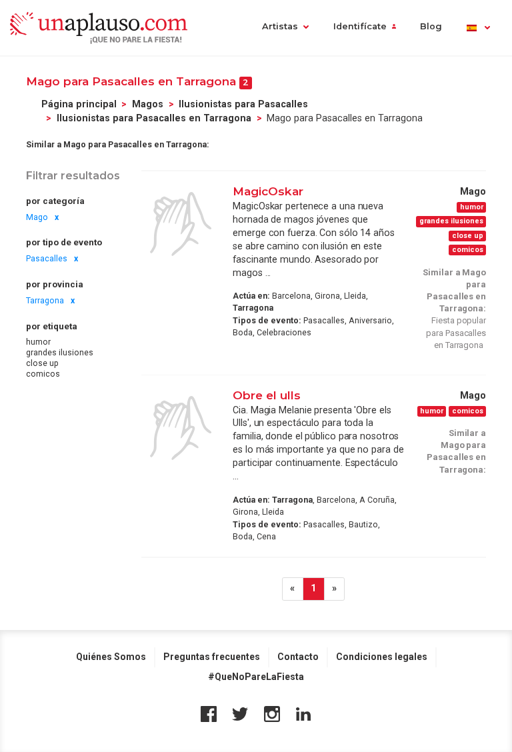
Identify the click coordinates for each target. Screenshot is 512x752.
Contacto (298, 656)
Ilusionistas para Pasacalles (243, 104)
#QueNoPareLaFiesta (256, 676)
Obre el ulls (267, 395)
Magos (147, 104)
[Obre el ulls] (180, 428)
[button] (477, 28)
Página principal (79, 104)
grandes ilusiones (59, 352)
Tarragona (45, 300)
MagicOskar (268, 191)
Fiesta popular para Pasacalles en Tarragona (456, 332)
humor (38, 342)
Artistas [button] (280, 26)
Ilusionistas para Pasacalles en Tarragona (154, 118)
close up (42, 363)
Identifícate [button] (360, 26)
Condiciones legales (381, 656)
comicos (43, 374)
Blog (431, 26)
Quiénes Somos (111, 656)
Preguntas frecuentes (211, 656)
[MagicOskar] (180, 224)
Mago (37, 217)
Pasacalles (46, 258)
